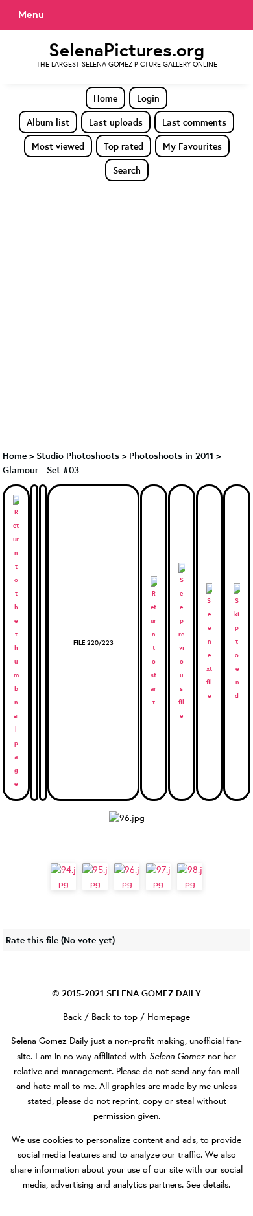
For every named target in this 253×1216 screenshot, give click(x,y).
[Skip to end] (237, 643)
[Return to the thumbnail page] (16, 642)
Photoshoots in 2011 (171, 455)
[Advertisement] (126, 314)
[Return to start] (153, 642)
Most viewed (58, 146)
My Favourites (192, 146)
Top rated (123, 146)
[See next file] (209, 643)
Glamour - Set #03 (41, 470)
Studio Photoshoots (77, 455)
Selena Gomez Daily (49, 1040)
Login (148, 98)
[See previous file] (181, 642)
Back (72, 1016)
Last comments (194, 122)
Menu (31, 14)
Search (127, 170)
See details (207, 1184)
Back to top (114, 1016)
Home (105, 98)
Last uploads (116, 122)
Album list (48, 122)
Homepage (168, 1016)
